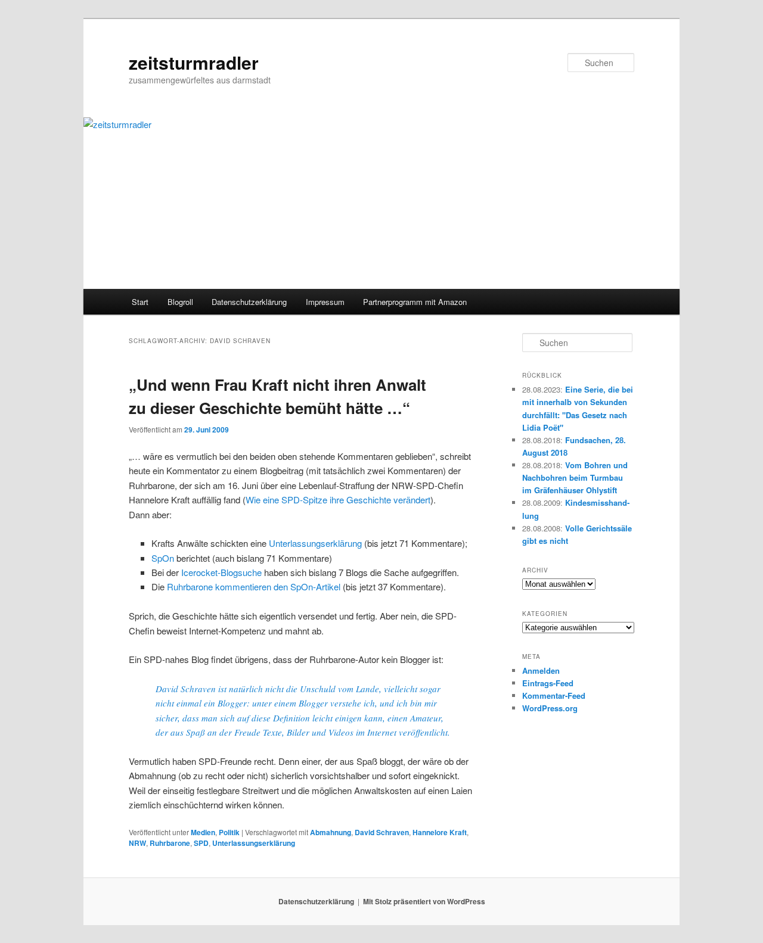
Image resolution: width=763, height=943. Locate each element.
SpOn (162, 558)
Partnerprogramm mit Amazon (415, 301)
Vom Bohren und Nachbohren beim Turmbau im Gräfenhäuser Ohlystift (575, 477)
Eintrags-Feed (547, 683)
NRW (137, 843)
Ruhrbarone (170, 843)
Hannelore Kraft (439, 832)
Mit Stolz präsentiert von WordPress (424, 901)
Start (140, 301)
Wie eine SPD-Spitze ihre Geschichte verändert (338, 499)
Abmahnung (330, 832)
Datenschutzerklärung (249, 301)
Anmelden (541, 670)
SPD (201, 843)
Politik (229, 832)
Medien (203, 832)
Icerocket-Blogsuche (221, 572)
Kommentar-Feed (553, 695)
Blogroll (180, 301)
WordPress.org (550, 708)
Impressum (325, 301)
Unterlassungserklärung (315, 543)
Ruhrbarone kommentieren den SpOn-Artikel (253, 586)
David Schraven (382, 832)
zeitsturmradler (194, 62)
